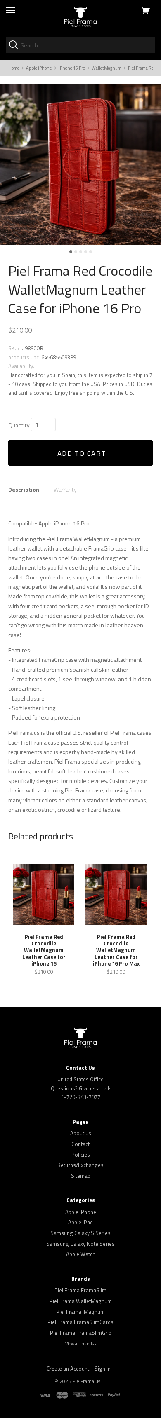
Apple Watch (80, 1254)
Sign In (103, 1368)
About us (80, 1133)
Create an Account (68, 1368)
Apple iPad (80, 1222)
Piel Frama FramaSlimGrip (80, 1333)
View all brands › (80, 1344)
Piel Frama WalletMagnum (81, 1301)
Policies (80, 1155)
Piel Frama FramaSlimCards (80, 1322)
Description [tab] (23, 489)
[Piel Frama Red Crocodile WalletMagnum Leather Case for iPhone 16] (43, 894)
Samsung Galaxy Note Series (80, 1244)
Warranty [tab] (65, 489)
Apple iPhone (80, 1212)
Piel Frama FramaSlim (80, 1290)
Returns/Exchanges (80, 1165)
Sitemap (80, 1176)
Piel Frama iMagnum (80, 1312)
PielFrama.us (86, 1381)
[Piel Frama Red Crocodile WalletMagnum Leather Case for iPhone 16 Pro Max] (116, 894)
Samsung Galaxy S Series (80, 1233)
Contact (80, 1144)
